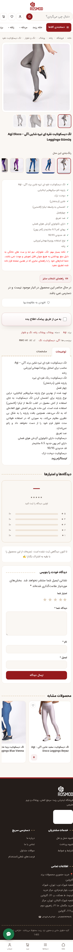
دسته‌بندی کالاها (56, 27)
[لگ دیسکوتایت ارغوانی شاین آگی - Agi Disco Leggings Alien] (17, 165)
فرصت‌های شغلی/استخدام (21, 857)
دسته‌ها (45, 948)
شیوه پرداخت (66, 844)
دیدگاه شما (60, 608)
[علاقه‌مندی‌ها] (11, 16)
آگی (25, 185)
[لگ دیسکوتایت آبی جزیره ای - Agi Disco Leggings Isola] (32, 166)
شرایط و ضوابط (65, 851)
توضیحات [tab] (61, 352)
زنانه (12, 28)
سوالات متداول (27, 851)
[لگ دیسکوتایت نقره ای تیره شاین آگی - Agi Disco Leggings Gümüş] (64, 166)
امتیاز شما (62, 593)
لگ (40, 340)
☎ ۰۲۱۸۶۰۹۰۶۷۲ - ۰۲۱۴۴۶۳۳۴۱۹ (55, 917)
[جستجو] (29, 16)
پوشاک (42, 38)
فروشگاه (60, 38)
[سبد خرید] (3, 16)
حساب (9, 948)
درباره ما (31, 838)
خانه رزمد (37, 28)
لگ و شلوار (30, 38)
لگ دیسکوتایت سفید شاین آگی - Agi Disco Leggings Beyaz (50, 749)
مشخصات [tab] (41, 351)
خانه (69, 38)
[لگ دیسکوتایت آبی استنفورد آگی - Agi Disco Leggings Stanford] (48, 166)
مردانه (24, 28)
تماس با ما (29, 844)
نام (65, 642)
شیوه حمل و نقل (64, 838)
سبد (27, 948)
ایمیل (63, 657)
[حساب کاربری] (20, 16)
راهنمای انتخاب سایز (53, 279)
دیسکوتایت (49, 340)
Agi (20, 185)
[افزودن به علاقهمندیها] (33, 705)
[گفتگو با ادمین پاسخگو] (8, 934)
